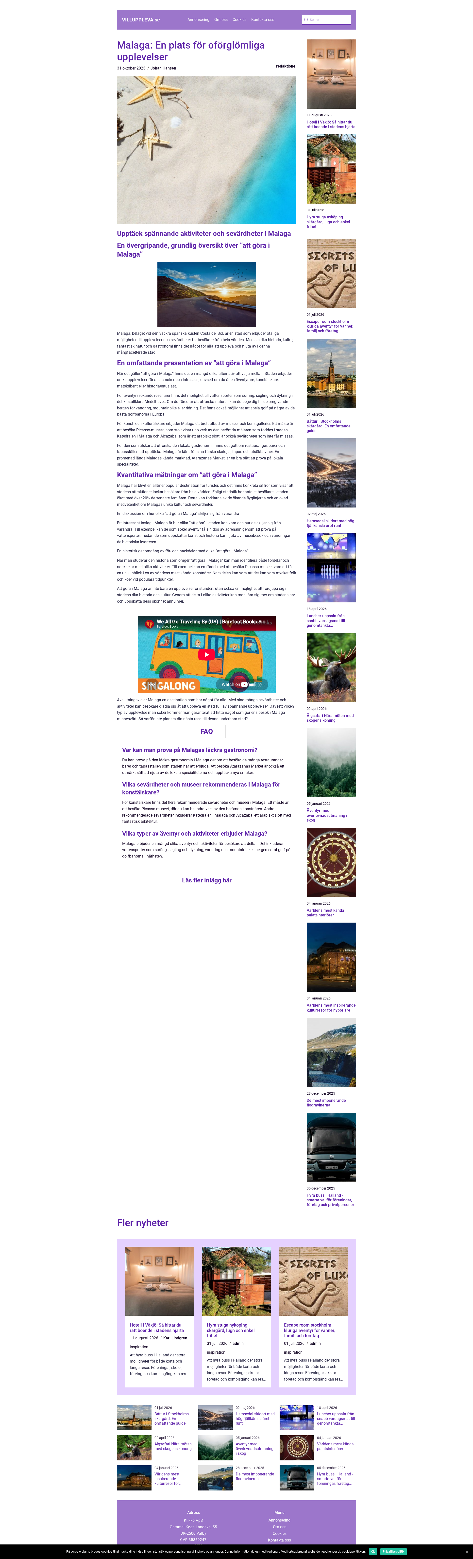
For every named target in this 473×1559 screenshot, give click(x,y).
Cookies (239, 19)
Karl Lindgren (175, 1338)
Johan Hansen (163, 68)
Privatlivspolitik (393, 1551)
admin (238, 1343)
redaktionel (286, 66)
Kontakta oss (262, 19)
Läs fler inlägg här (207, 880)
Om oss (221, 19)
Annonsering (198, 19)
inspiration (139, 1347)
